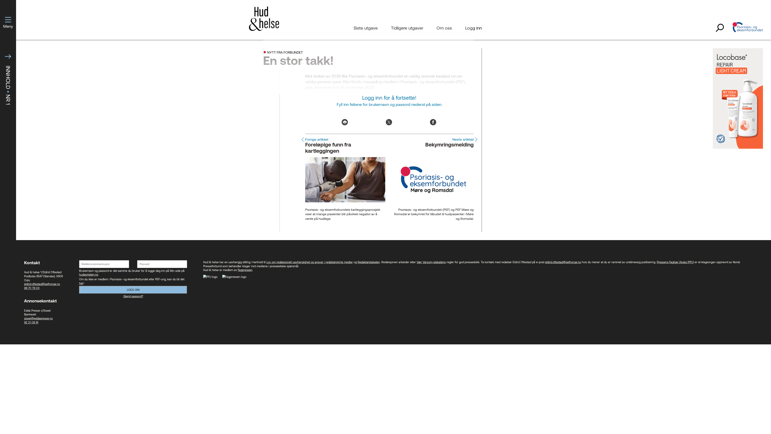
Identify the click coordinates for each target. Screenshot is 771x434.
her (81, 283)
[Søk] (720, 28)
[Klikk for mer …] (738, 147)
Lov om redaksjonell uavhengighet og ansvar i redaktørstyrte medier (309, 262)
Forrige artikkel (316, 139)
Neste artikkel (463, 139)
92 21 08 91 (31, 322)
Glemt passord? (133, 296)
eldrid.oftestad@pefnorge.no (42, 284)
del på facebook (433, 122)
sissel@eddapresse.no (38, 318)
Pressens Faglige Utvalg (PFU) (675, 262)
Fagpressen (245, 270)
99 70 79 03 (31, 288)
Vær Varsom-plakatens (431, 262)
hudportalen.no (88, 274)
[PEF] (748, 28)
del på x (389, 122)
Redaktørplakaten (369, 262)
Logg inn (133, 289)
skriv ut (344, 122)
